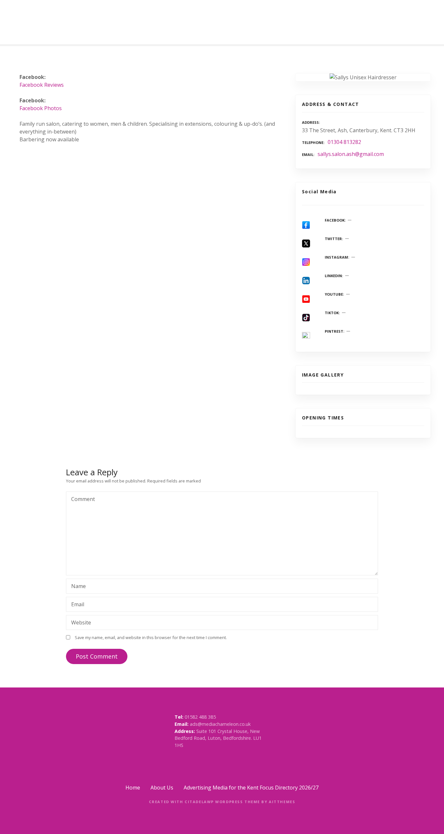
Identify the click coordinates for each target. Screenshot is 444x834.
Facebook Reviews (42, 84)
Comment (81, 499)
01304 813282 (344, 142)
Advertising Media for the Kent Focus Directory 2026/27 (251, 787)
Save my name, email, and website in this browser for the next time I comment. (151, 637)
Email (75, 605)
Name (76, 587)
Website (81, 622)
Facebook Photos (41, 108)
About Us (161, 787)
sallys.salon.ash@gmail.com (351, 154)
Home (132, 787)
